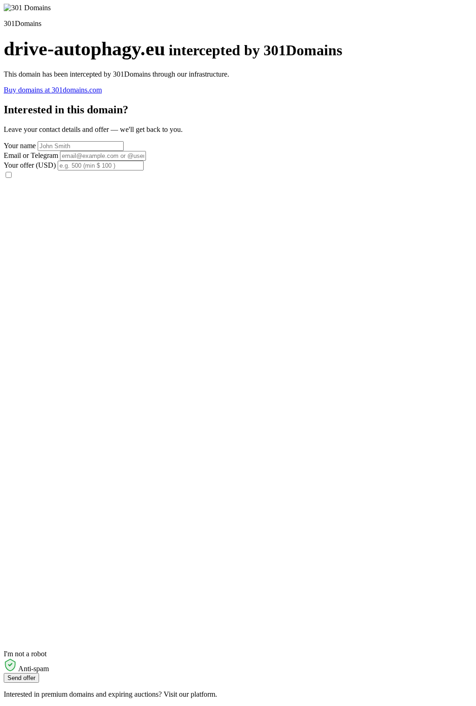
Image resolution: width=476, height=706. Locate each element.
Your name (20, 146)
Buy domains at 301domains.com (53, 90)
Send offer (21, 677)
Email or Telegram (31, 155)
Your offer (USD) (30, 165)
